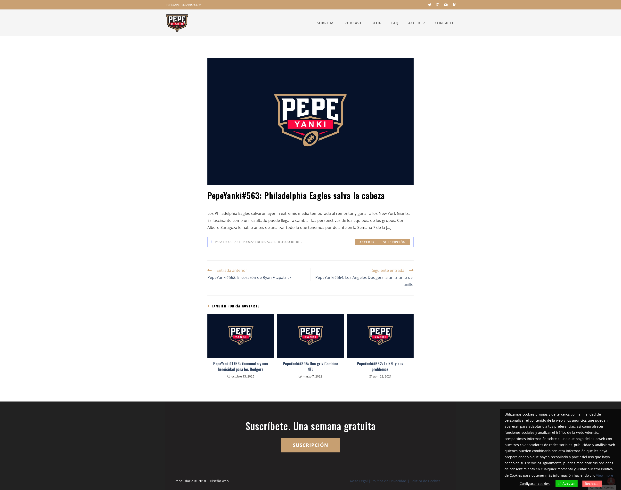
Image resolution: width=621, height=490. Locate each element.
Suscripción (394, 242)
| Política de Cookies (424, 481)
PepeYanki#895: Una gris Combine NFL (310, 366)
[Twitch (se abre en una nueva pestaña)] (453, 4)
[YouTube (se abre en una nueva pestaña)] (445, 4)
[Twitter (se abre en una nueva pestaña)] (429, 4)
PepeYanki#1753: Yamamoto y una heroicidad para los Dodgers (240, 366)
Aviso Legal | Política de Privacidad (378, 481)
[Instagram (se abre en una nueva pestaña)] (437, 4)
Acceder (367, 242)
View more (604, 475)
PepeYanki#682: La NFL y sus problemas (380, 366)
